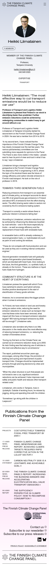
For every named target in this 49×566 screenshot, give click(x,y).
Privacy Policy (17, 546)
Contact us (37, 527)
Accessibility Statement (36, 546)
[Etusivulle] (17, 4)
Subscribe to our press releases (24, 534)
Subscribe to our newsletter (26, 530)
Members (10, 48)
